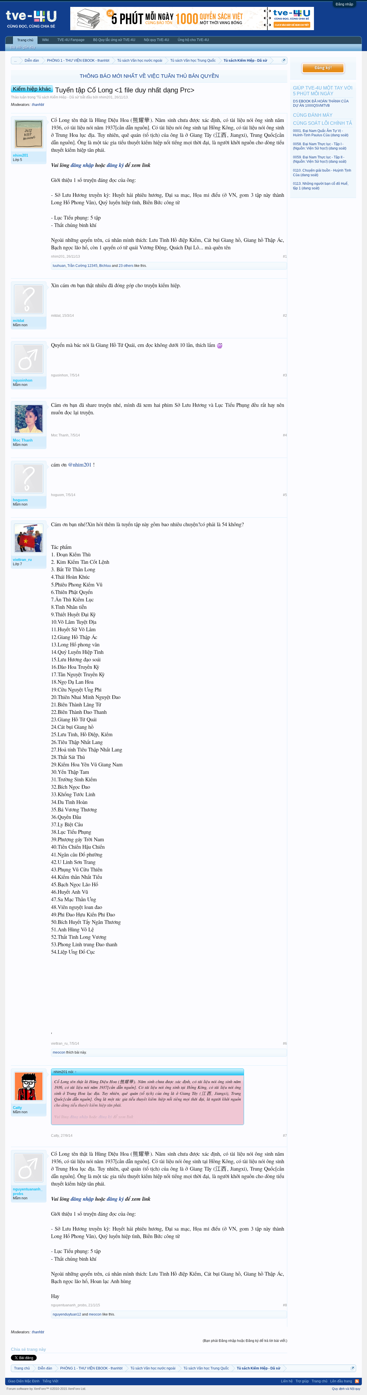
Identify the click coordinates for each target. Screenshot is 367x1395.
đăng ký (115, 165)
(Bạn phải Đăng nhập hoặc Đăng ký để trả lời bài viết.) (245, 1341)
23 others (126, 266)
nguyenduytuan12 (67, 1314)
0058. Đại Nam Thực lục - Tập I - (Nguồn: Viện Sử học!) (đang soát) (319, 146)
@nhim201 (79, 464)
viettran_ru (59, 1044)
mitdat (55, 316)
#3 (285, 375)
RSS (357, 1381)
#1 (285, 256)
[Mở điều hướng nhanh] (284, 60)
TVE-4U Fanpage (71, 40)
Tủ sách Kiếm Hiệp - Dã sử (58, 97)
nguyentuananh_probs (69, 1305)
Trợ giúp (302, 1381)
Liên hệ (287, 1381)
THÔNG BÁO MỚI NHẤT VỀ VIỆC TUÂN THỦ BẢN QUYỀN (149, 76)
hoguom (57, 495)
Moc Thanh (60, 435)
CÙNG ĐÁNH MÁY (313, 115)
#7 (285, 1136)
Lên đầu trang (341, 1381)
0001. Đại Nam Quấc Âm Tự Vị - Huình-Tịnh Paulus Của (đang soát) (320, 133)
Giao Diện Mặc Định (24, 1381)
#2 (285, 316)
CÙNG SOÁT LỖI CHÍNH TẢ (322, 123)
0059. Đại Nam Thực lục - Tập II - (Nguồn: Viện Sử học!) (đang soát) (319, 159)
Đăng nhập (344, 4)
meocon (59, 1052)
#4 (285, 435)
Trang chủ (25, 40)
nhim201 (106, 97)
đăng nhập (82, 165)
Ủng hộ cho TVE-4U (193, 40)
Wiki (45, 40)
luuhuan (59, 266)
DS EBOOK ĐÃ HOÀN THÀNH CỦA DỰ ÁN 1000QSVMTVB (320, 103)
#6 (285, 1044)
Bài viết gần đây (22, 47)
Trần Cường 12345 (82, 266)
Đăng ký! (323, 68)
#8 (285, 1305)
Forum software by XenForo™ (46, 1388)
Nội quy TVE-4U (156, 40)
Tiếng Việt (50, 1381)
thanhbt (38, 104)
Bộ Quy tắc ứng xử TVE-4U (114, 40)
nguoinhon (59, 375)
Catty (55, 1136)
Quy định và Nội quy (346, 1388)
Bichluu (105, 266)
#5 (285, 495)
